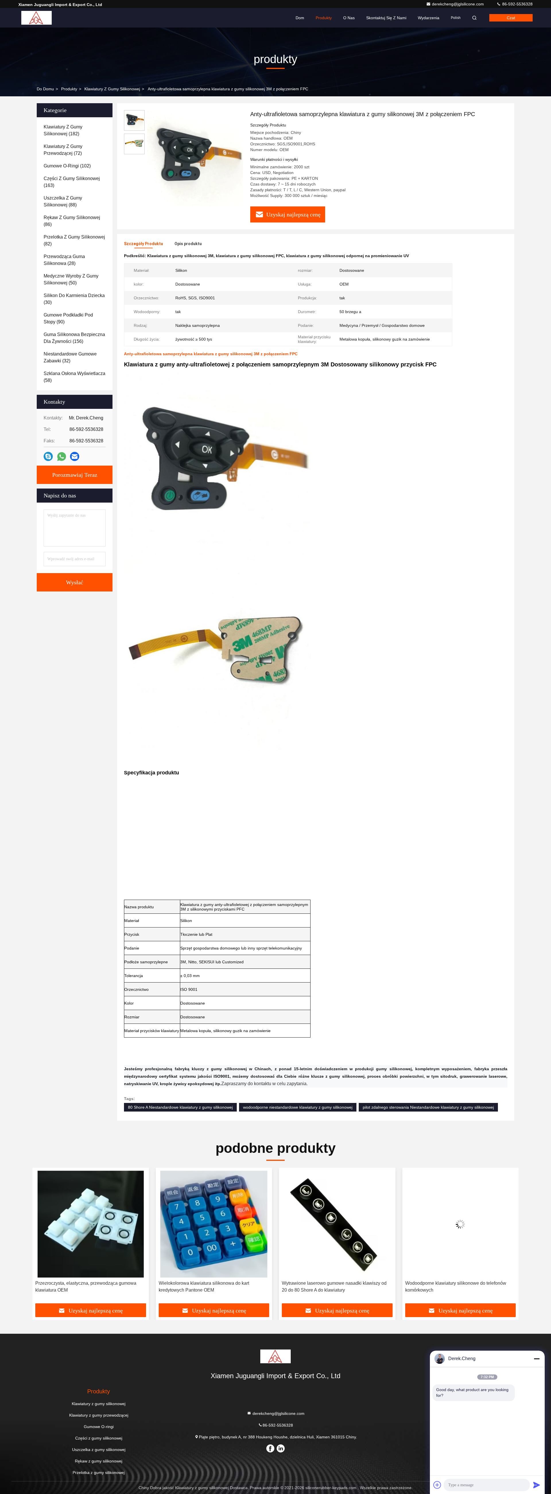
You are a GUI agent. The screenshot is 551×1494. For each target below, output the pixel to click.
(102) (67, 165)
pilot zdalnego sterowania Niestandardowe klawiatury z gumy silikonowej (428, 1107)
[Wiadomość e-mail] (74, 456)
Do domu (45, 89)
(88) (63, 201)
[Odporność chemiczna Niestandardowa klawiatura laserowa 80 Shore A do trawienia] (460, 1224)
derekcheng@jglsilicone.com (458, 4)
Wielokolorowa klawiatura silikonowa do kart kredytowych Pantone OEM (80, 1286)
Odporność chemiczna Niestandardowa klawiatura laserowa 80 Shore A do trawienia (456, 1286)
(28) (64, 260)
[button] (42, 1237)
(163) (72, 182)
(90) (68, 318)
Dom (300, 17)
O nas (349, 17)
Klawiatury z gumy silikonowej (112, 89)
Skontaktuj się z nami (386, 17)
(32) (70, 357)
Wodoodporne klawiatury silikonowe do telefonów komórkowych (332, 1286)
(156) (74, 338)
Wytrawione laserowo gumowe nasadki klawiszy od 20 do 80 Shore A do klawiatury (211, 1286)
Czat (511, 17)
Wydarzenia (428, 17)
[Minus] (536, 1358)
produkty (69, 89)
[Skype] (48, 456)
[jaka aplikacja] (61, 456)
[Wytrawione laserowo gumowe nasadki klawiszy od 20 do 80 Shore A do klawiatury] (214, 1224)
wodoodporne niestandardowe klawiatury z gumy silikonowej (297, 1107)
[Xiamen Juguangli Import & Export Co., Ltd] (36, 18)
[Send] (536, 1485)
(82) (74, 240)
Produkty (324, 17)
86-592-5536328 (517, 4)
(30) (74, 299)
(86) (72, 221)
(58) (74, 377)
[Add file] (437, 1485)
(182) (63, 130)
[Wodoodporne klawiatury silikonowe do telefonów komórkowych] (337, 1224)
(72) (63, 150)
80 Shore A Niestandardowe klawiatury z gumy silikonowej (180, 1107)
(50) (71, 279)
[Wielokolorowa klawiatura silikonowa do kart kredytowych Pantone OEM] (90, 1224)
